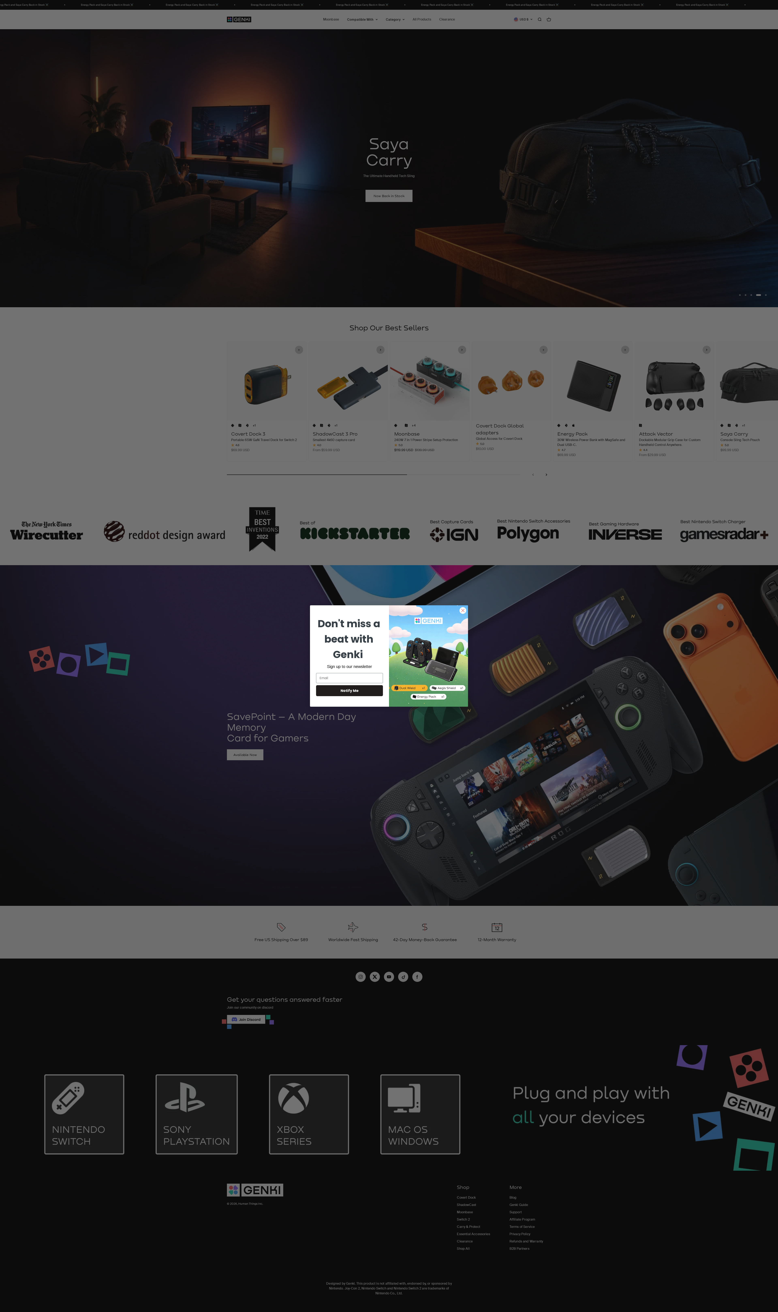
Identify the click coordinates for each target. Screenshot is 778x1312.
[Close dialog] (462, 610)
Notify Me (350, 690)
